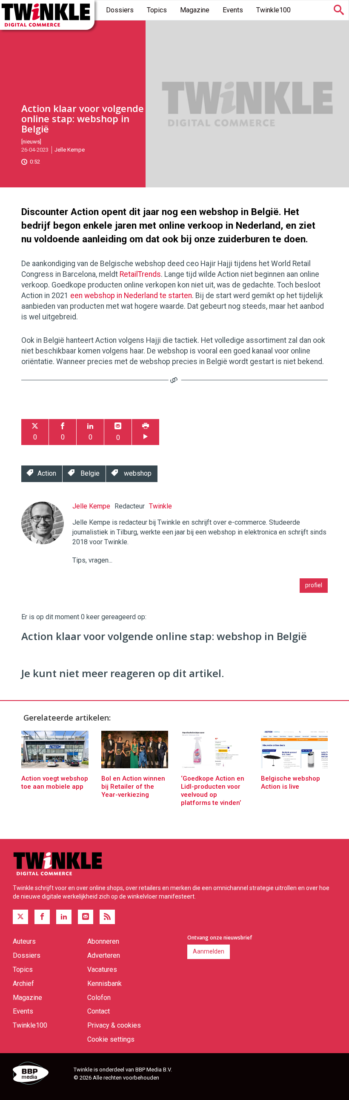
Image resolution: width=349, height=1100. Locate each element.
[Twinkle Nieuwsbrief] (85, 917)
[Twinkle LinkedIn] (64, 917)
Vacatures (102, 969)
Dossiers (120, 10)
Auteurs (24, 941)
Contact (98, 1011)
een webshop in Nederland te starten (131, 295)
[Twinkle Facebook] (42, 917)
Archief (23, 983)
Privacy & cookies (114, 1025)
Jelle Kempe (69, 149)
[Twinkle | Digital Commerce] (47, 15)
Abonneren (103, 941)
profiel (313, 585)
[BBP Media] (40, 1074)
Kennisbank (104, 983)
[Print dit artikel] (145, 432)
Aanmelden (208, 951)
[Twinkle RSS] (107, 917)
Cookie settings (110, 1039)
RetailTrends (140, 274)
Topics (157, 10)
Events (233, 10)
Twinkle (160, 506)
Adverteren (103, 955)
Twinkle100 (273, 10)
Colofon (99, 998)
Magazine (194, 10)
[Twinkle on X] (20, 917)
